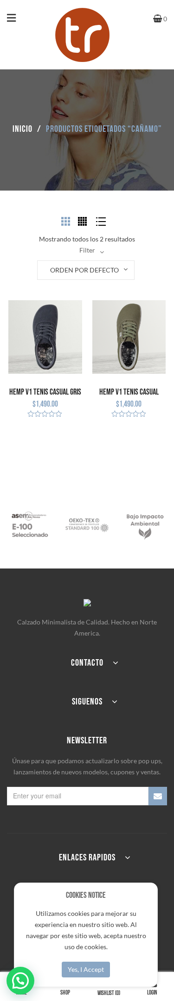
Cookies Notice (86, 895)
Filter (87, 250)
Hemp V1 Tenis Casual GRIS (45, 392)
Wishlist (108, 993)
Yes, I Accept (86, 969)
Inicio (22, 129)
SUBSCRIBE (157, 796)
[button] (20, 981)
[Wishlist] (15, 429)
